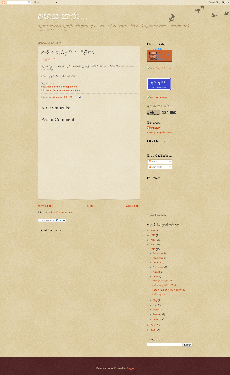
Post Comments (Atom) (62, 212)
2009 (153, 325)
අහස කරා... (63, 15)
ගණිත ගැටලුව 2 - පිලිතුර (164, 285)
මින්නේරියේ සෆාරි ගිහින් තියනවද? (168, 290)
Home (90, 205)
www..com (159, 49)
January (157, 319)
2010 (153, 249)
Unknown (155, 128)
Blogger (130, 368)
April (155, 305)
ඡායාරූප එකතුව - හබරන (164, 280)
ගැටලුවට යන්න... (50, 59)
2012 (153, 240)
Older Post (133, 205)
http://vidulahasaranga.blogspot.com (60, 90)
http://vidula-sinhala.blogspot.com (59, 86)
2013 (153, 235)
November (158, 258)
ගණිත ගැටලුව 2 (160, 294)
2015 (153, 230)
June (155, 276)
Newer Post (45, 205)
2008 (153, 329)
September (158, 267)
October (157, 262)
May (155, 300)
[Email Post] (79, 97)
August (157, 272)
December (158, 253)
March (156, 309)
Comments (156, 167)
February (157, 314)
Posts (154, 161)
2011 (153, 244)
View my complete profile (159, 132)
